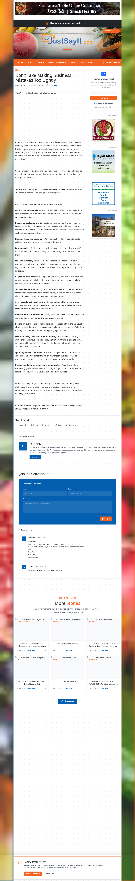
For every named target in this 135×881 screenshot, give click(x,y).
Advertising (87, 62)
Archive (74, 62)
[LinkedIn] (17, 31)
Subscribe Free (111, 31)
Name (25, 489)
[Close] (116, 862)
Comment (26, 499)
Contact (40, 62)
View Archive (69, 701)
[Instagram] (23, 31)
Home (20, 62)
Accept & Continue (33, 874)
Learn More (50, 874)
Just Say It (106, 519)
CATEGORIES (111, 62)
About (29, 62)
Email (70, 489)
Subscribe (102, 98)
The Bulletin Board (56, 62)
